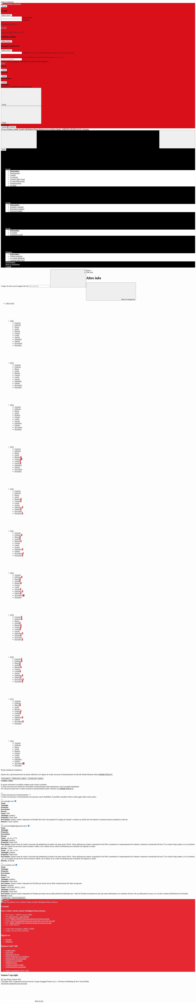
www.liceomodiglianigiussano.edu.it (14, 826)
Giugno (17, 333)
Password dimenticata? (9, 24)
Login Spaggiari (59, 57)
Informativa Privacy (12, 955)
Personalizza (6, 778)
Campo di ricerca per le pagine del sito (14, 286)
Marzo (17, 327)
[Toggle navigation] (19, 139)
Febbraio (18, 325)
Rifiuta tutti (19, 778)
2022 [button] (12, 489)
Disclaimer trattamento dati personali (14, 983)
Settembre (18, 339)
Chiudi (4, 70)
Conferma (12, 127)
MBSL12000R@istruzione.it (30, 919)
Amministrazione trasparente (15, 967)
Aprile (17, 329)
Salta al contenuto (7, 2)
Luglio (17, 335)
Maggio (17, 331)
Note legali (9, 952)
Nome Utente (27, 18)
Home (88, 270)
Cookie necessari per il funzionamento (15, 795)
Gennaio (18, 323)
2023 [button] (12, 447)
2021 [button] (12, 531)
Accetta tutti (35, 778)
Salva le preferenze (18, 898)
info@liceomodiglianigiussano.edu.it (33, 921)
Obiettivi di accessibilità (13, 961)
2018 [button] (12, 657)
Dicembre (18, 345)
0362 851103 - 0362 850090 (19, 917)
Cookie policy (10, 950)
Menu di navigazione (128, 299)
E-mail (24, 53)
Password (25, 20)
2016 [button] (12, 741)
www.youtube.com (8, 865)
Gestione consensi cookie (14, 965)
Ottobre (17, 341)
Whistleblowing (11, 963)
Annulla (4, 127)
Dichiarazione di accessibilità (15, 959)
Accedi (4, 6)
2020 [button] (12, 573)
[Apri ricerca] (177, 139)
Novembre (18, 343)
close (3, 149)
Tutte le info (9, 303)
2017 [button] (12, 699)
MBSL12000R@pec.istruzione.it (30, 923)
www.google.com (7, 801)
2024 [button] (12, 405)
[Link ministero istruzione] (11, 4)
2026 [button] (12, 321)
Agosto (17, 337)
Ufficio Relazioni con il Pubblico (17, 957)
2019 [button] (12, 615)
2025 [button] (12, 363)
